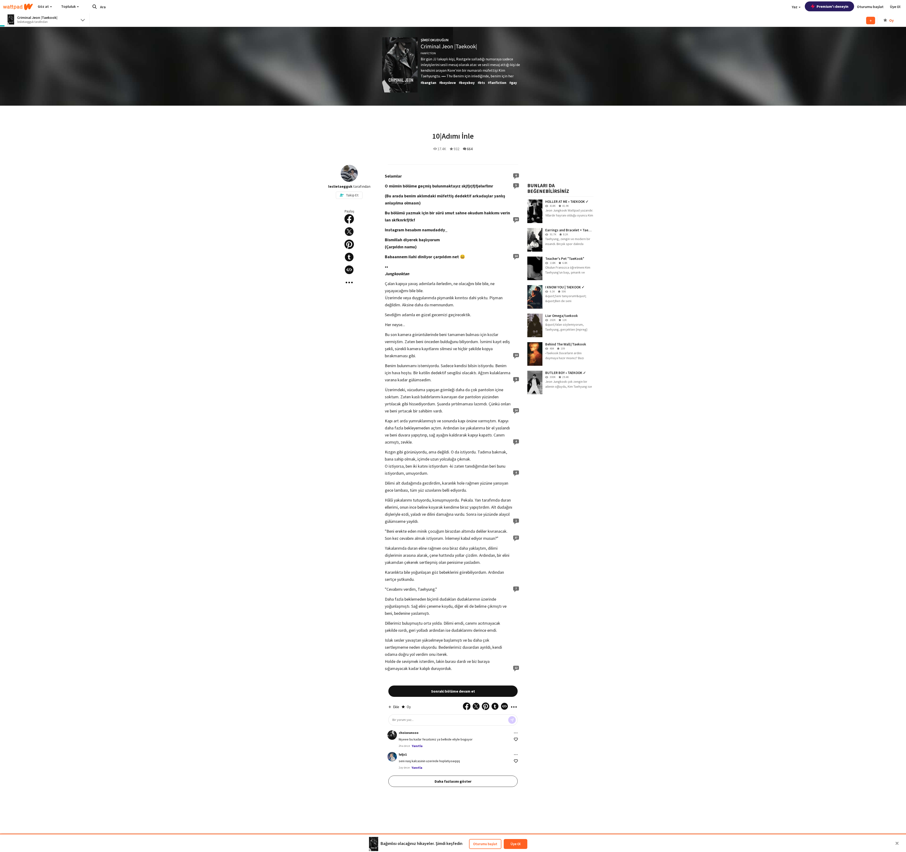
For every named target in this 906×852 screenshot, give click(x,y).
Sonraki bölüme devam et (453, 691)
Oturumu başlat (485, 844)
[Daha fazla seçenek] (516, 733)
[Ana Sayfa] (18, 6)
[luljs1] (392, 756)
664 (470, 148)
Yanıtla (417, 746)
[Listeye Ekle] (870, 20)
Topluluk (68, 6)
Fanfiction (428, 53)
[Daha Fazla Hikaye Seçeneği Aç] (349, 282)
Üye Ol (515, 844)
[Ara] (94, 6)
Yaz (795, 6)
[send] (512, 720)
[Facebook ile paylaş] (349, 219)
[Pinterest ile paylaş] (349, 244)
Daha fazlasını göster (453, 781)
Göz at (44, 6)
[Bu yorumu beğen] (515, 739)
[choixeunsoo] (392, 735)
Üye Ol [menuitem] (895, 6)
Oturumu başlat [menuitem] (870, 6)
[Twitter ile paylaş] (349, 231)
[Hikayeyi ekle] (349, 269)
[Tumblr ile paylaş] (349, 257)
